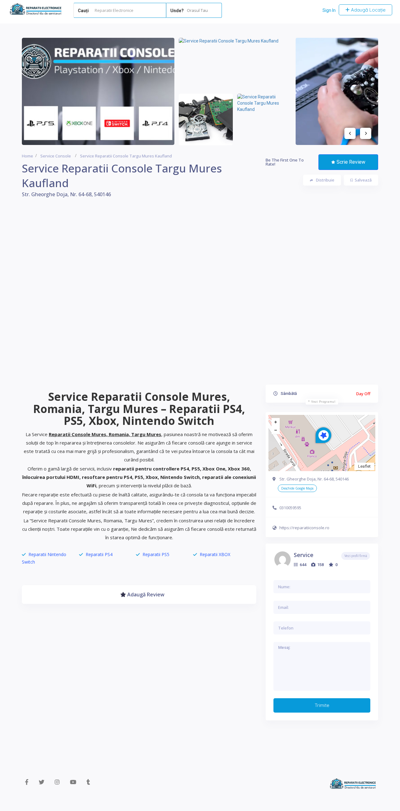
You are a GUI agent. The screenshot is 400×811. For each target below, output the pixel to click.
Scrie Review (351, 162)
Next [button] (365, 133)
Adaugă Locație (368, 10)
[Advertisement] (200, 295)
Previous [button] (350, 133)
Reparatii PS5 (155, 554)
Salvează (363, 180)
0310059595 (290, 507)
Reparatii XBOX (215, 554)
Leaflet (364, 466)
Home (27, 156)
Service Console (55, 156)
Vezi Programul (323, 401)
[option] (98, 91)
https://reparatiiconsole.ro (304, 527)
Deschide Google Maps (297, 488)
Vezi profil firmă (355, 556)
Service (303, 555)
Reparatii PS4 (99, 554)
